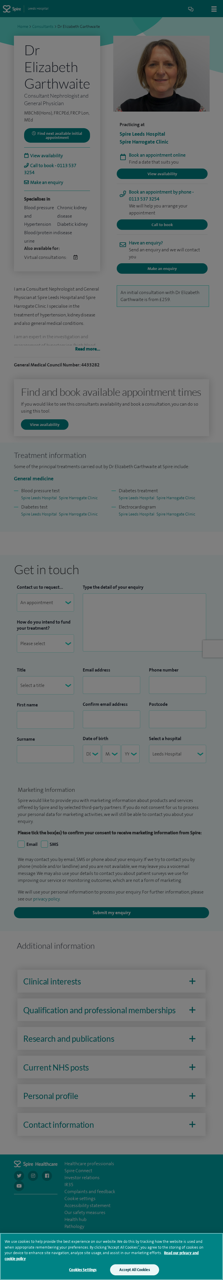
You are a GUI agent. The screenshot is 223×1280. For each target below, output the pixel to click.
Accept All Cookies (134, 1269)
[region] (111, 1256)
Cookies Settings (82, 1269)
